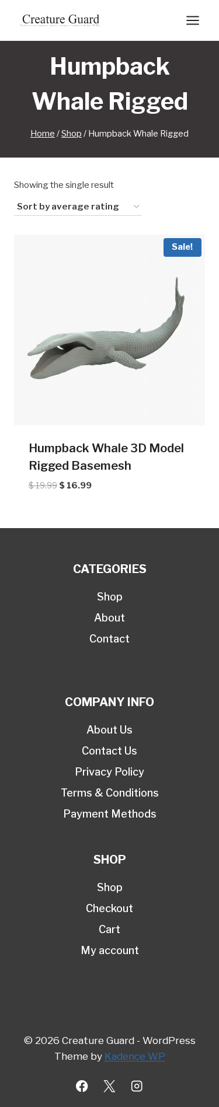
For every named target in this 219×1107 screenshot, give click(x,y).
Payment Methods (110, 814)
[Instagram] (137, 1086)
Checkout (109, 908)
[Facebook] (82, 1086)
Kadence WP (135, 1056)
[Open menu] (192, 20)
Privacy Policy (109, 772)
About (109, 618)
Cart (109, 929)
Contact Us (109, 751)
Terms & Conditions (110, 793)
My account (110, 950)
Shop (110, 597)
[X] (109, 1086)
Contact (109, 639)
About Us (109, 730)
